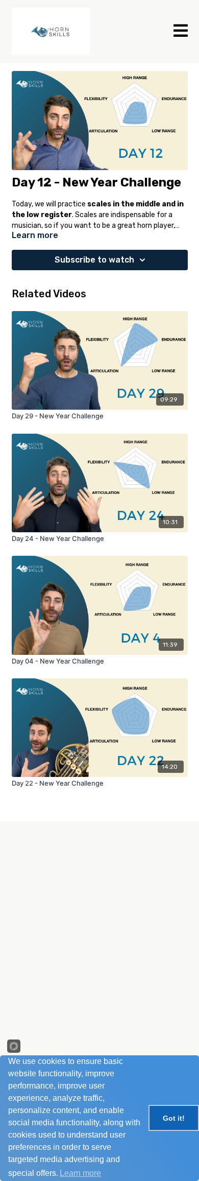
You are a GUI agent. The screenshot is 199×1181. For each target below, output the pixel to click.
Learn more (80, 1173)
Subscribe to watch (94, 260)
